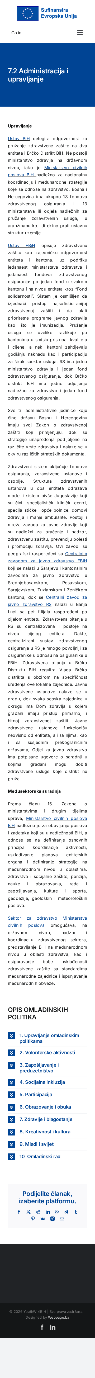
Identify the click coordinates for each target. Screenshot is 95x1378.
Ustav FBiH (21, 245)
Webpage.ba (58, 1317)
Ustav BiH (19, 138)
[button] (47, 1038)
